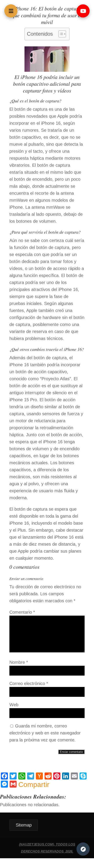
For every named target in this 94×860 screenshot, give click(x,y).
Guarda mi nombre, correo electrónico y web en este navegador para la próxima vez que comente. (45, 732)
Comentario (22, 612)
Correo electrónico (28, 683)
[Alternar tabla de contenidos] (60, 34)
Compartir (33, 784)
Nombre (18, 662)
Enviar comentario (71, 751)
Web (13, 704)
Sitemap (24, 825)
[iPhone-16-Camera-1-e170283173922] (47, 70)
